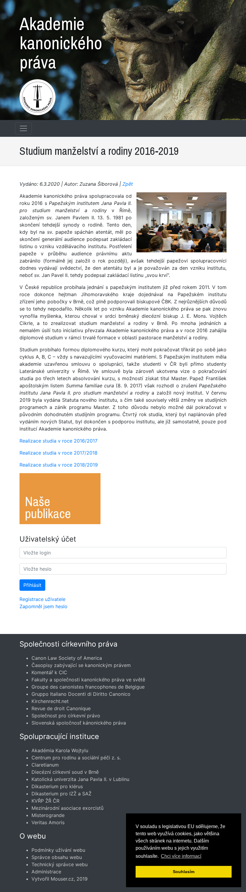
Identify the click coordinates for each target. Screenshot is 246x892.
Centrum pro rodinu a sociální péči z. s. (76, 758)
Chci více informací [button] (181, 856)
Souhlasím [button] (183, 871)
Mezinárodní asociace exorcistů (68, 808)
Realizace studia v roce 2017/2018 (59, 453)
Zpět (127, 184)
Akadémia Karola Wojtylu (60, 750)
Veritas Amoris (48, 822)
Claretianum (45, 765)
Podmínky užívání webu (58, 850)
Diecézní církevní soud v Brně (65, 772)
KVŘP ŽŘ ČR (45, 801)
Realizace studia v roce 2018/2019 (59, 465)
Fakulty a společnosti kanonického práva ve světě (88, 680)
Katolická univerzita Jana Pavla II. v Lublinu (80, 779)
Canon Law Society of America (67, 658)
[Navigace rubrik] (23, 128)
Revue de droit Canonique (61, 708)
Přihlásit (32, 585)
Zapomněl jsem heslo (44, 606)
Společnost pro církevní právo (66, 716)
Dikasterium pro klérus (57, 786)
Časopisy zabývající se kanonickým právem (81, 665)
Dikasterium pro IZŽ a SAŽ (62, 794)
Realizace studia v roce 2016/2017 (59, 441)
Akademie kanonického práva (61, 40)
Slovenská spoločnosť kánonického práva (79, 723)
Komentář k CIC (49, 672)
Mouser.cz (62, 879)
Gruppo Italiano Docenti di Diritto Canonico (81, 694)
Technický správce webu (60, 864)
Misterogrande (48, 815)
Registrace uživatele (42, 599)
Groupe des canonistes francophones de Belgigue (88, 687)
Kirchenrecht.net (50, 701)
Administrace (46, 872)
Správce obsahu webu (57, 857)
